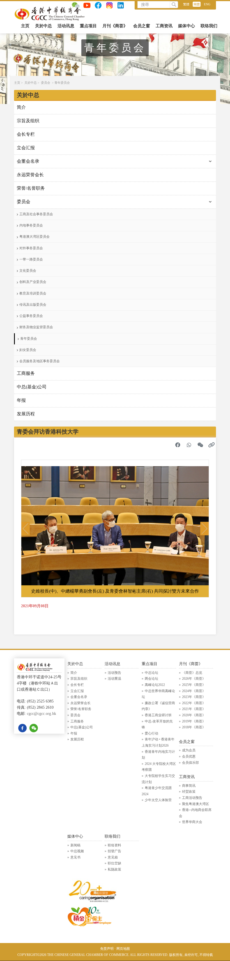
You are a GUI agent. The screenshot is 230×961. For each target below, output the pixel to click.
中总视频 (77, 851)
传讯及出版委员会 (32, 305)
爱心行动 (151, 733)
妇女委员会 (27, 350)
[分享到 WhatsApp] (189, 444)
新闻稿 (75, 845)
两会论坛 (151, 679)
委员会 (45, 82)
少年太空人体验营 (158, 800)
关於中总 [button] (43, 26)
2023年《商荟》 (194, 697)
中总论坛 (151, 673)
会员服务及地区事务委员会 (39, 361)
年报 (21, 400)
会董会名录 (28, 161)
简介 (21, 107)
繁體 (186, 4)
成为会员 (189, 750)
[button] (25, 528)
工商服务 (26, 373)
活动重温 (114, 679)
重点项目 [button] (88, 26)
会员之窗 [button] (141, 26)
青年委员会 (62, 82)
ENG (207, 4)
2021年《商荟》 (194, 709)
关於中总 (30, 82)
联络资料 (114, 845)
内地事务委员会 (31, 225)
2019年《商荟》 (194, 721)
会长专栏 (26, 134)
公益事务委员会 (31, 316)
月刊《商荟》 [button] (115, 26)
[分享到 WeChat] (200, 444)
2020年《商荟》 (194, 715)
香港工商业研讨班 (158, 715)
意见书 (75, 857)
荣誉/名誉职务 (31, 188)
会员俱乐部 (190, 763)
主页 (25, 26)
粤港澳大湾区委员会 (34, 237)
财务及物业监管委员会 (36, 327)
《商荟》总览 (192, 673)
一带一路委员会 (31, 259)
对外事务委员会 (31, 248)
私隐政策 (114, 869)
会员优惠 (189, 756)
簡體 (197, 4)
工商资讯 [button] (164, 26)
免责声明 (107, 949)
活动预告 (114, 673)
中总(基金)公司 (32, 386)
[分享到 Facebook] (177, 444)
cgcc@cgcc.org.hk (41, 713)
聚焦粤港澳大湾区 (195, 804)
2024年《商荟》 (194, 691)
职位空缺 (114, 863)
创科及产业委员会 (32, 282)
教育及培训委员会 (32, 293)
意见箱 (113, 857)
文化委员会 (27, 271)
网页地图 (123, 949)
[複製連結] (211, 444)
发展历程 (26, 413)
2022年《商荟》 (194, 703)
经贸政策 (189, 792)
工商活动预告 (192, 798)
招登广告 (114, 851)
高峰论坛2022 (155, 685)
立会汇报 (26, 147)
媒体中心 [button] (186, 26)
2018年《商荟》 (194, 727)
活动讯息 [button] (66, 26)
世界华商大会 (192, 822)
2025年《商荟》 (194, 685)
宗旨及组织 (28, 120)
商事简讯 (189, 786)
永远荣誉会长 (30, 174)
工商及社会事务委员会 (36, 214)
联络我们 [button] (209, 26)
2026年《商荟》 (194, 679)
